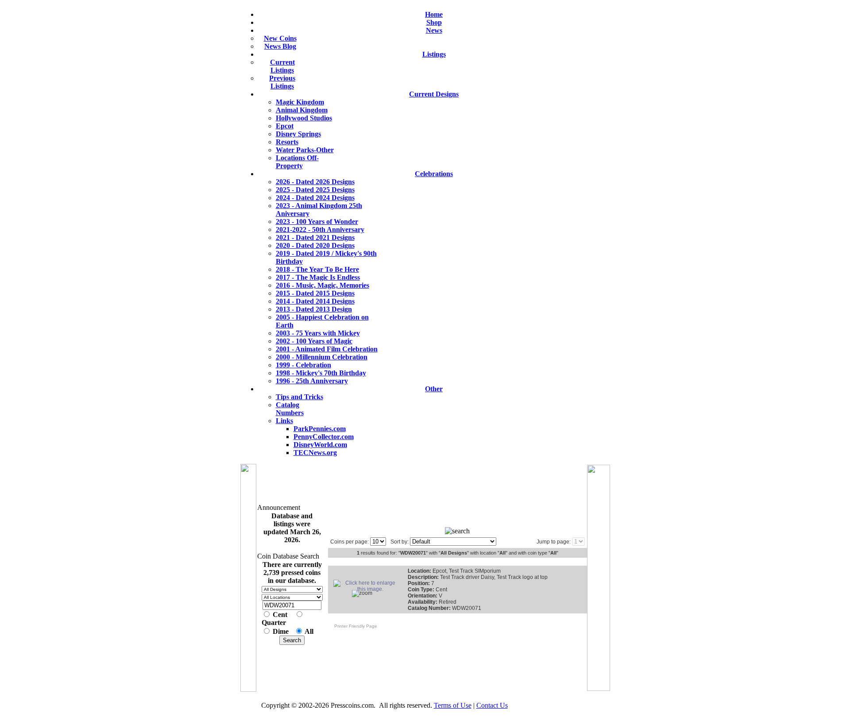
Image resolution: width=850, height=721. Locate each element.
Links (284, 420)
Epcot (285, 126)
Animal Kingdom (302, 110)
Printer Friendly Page (353, 626)
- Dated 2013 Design (314, 309)
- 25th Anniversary (312, 381)
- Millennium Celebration (321, 357)
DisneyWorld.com (320, 444)
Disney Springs (298, 134)
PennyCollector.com (324, 436)
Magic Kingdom (300, 102)
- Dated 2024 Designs (315, 197)
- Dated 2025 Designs (315, 189)
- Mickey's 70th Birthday (321, 373)
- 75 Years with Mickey (318, 333)
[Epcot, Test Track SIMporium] (366, 589)
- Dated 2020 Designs (315, 245)
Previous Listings (282, 82)
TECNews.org (315, 452)
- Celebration (303, 365)
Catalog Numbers (290, 408)
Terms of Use (452, 705)
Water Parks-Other (305, 150)
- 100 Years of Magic (314, 341)
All (309, 631)
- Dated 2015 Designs (315, 293)
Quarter (274, 622)
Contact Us (492, 705)
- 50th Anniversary (320, 229)
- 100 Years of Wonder (317, 221)
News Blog (280, 46)
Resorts (287, 142)
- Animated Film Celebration (327, 349)
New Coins (280, 38)
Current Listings (282, 66)
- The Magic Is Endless (318, 277)
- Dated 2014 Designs (315, 301)
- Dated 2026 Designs (315, 181)
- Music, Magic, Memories (322, 285)
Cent (280, 614)
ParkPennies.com (320, 428)
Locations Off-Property (297, 162)
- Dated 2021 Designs (315, 237)
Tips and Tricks (299, 397)
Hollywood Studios (304, 118)
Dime (281, 631)
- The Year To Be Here (317, 269)
